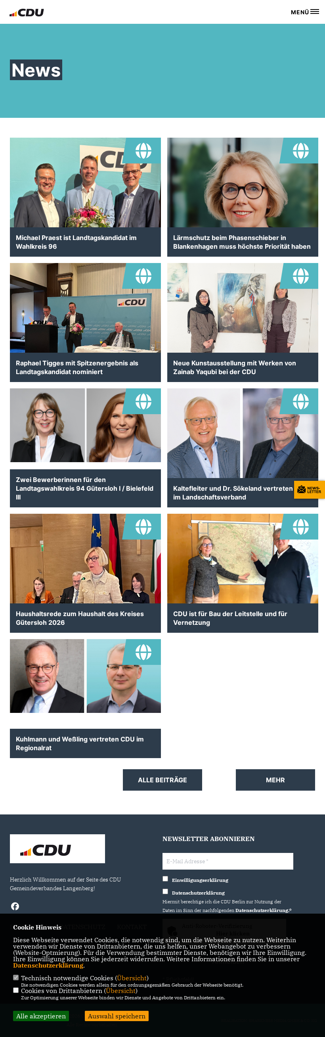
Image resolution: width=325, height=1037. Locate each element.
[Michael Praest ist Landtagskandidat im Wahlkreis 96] (85, 194)
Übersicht (132, 978)
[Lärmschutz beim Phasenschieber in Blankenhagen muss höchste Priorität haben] (242, 213)
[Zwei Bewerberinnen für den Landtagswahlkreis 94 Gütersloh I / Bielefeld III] (85, 425)
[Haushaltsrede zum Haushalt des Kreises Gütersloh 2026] (85, 579)
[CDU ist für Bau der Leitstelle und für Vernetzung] (242, 572)
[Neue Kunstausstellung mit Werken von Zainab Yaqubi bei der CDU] (242, 335)
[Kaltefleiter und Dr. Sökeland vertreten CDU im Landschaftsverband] (242, 438)
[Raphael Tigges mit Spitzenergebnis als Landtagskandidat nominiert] (85, 321)
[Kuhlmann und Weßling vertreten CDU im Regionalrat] (85, 676)
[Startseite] (57, 849)
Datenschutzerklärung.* (263, 910)
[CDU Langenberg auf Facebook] (15, 907)
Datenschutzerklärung (48, 965)
